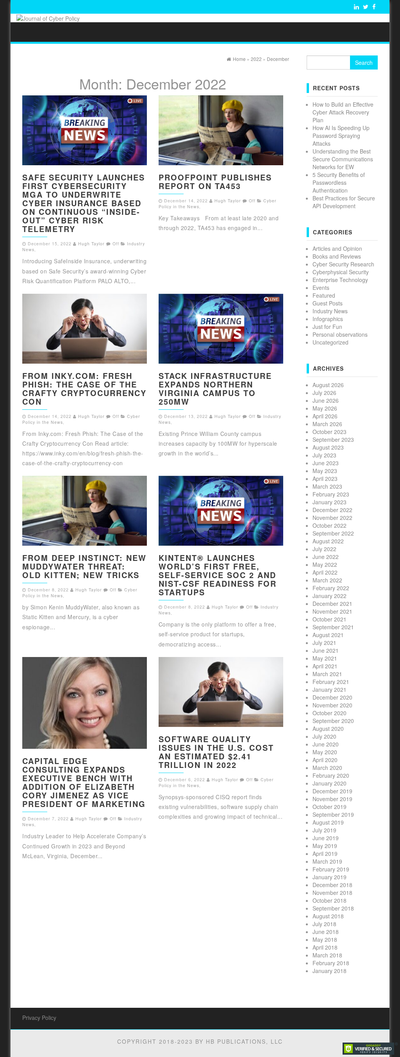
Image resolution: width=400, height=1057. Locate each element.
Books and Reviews (336, 256)
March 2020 (327, 767)
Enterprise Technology (340, 280)
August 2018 (328, 916)
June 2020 (325, 744)
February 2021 (330, 682)
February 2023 (330, 494)
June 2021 (325, 650)
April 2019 (325, 853)
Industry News (330, 311)
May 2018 (324, 939)
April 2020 (325, 760)
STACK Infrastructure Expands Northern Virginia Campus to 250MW (215, 388)
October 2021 (329, 619)
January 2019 (329, 877)
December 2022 (332, 510)
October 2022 (329, 525)
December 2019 (332, 791)
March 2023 (327, 486)
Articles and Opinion (337, 248)
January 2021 (329, 689)
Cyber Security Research (343, 264)
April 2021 (325, 666)
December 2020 (332, 697)
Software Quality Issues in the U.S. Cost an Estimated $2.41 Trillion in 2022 (216, 751)
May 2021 (324, 658)
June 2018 (325, 932)
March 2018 (327, 955)
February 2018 (330, 963)
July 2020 (324, 736)
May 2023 (324, 471)
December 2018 (332, 885)
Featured (323, 295)
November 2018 (332, 892)
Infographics (327, 319)
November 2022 (332, 517)
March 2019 (327, 861)
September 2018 (333, 908)
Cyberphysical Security (340, 272)
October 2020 (329, 713)
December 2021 (332, 603)
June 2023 (325, 463)
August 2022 (328, 541)
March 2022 (327, 580)
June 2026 (325, 400)
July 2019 (324, 830)
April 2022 (325, 572)
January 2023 (329, 502)
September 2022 (333, 533)
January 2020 (329, 783)
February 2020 (330, 775)
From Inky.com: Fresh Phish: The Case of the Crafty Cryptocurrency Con (84, 388)
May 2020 (324, 752)
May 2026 (324, 408)
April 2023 (325, 478)
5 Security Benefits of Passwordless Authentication (338, 182)
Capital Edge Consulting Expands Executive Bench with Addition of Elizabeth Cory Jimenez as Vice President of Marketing (84, 782)
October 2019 (329, 807)
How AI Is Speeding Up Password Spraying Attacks (341, 135)
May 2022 (324, 564)
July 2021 (324, 642)
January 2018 (329, 971)
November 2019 (332, 799)
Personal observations (340, 334)
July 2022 (324, 549)
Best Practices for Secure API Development (343, 202)
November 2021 (332, 611)
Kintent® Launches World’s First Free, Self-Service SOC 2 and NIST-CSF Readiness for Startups (218, 575)
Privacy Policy (39, 1017)
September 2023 (333, 439)
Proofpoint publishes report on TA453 (215, 181)
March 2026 (327, 424)
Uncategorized (330, 342)
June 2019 (325, 838)
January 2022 (329, 596)
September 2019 (333, 814)
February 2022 (330, 588)
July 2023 (324, 455)
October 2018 (329, 900)
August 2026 (328, 385)
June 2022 (325, 557)
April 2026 (325, 416)
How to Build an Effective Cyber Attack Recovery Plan (342, 112)
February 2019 (330, 869)
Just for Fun (327, 326)
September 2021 (333, 627)
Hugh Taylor (91, 243)
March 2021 (327, 674)
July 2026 (324, 392)
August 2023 (328, 447)
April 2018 (325, 947)
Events (320, 287)
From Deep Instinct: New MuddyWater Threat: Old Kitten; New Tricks (84, 566)
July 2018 (324, 924)
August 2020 (328, 728)
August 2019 (328, 822)
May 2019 (324, 846)
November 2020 (332, 705)
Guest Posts (327, 303)
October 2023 (329, 432)
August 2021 (328, 635)
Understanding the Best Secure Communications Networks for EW (342, 159)
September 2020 (333, 721)
